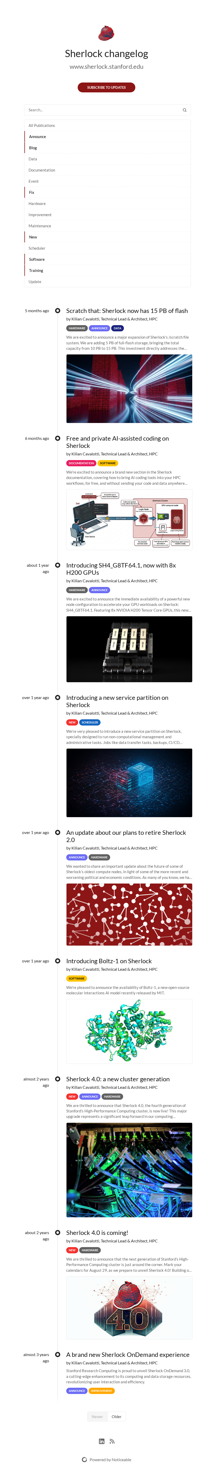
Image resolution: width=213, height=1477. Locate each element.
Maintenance (40, 225)
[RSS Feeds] (112, 1440)
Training (36, 270)
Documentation (42, 170)
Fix (31, 192)
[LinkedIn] (104, 1440)
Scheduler (37, 248)
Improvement (40, 214)
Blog (33, 147)
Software (37, 259)
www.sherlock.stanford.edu (106, 66)
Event (34, 181)
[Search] (185, 110)
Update (35, 281)
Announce (37, 136)
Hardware (37, 203)
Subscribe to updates (106, 87)
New (33, 237)
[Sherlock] (106, 34)
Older (117, 1416)
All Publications (42, 125)
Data (33, 158)
